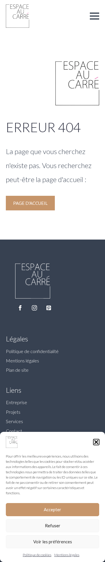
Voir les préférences (52, 541)
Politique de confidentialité (32, 351)
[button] (96, 442)
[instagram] (34, 308)
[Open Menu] (94, 16)
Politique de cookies (37, 555)
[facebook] (20, 308)
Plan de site (17, 370)
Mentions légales (66, 555)
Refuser (52, 525)
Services (14, 421)
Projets (13, 412)
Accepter (52, 509)
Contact (14, 431)
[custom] (49, 308)
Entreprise (16, 402)
